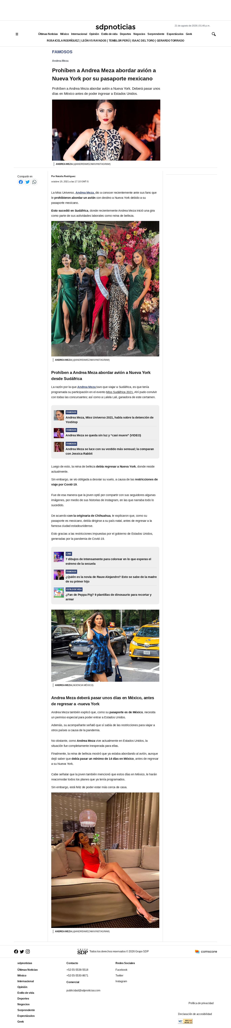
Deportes (125, 34)
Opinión (94, 34)
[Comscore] (206, 951)
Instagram (121, 981)
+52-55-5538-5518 (77, 969)
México (64, 34)
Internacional (79, 34)
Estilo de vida (109, 34)
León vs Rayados (93, 40)
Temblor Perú (119, 40)
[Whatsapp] (34, 181)
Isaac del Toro (143, 40)
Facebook (121, 969)
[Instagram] (28, 951)
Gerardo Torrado (170, 40)
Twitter (119, 975)
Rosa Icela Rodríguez (63, 40)
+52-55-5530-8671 (77, 975)
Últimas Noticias (48, 34)
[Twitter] (27, 181)
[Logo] (115, 27)
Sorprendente (155, 34)
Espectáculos (175, 34)
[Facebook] (20, 181)
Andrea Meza (60, 60)
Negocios (139, 34)
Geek (189, 34)
